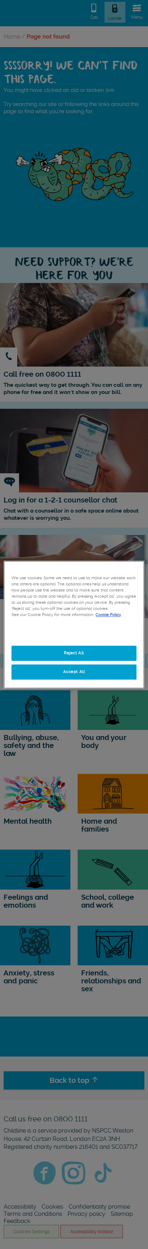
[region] (74, 624)
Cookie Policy (108, 614)
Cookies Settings (74, 634)
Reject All (74, 652)
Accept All (74, 671)
